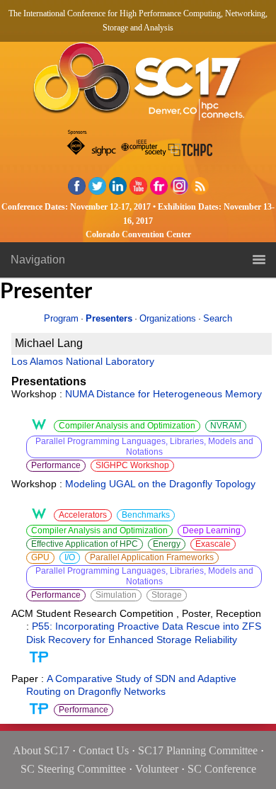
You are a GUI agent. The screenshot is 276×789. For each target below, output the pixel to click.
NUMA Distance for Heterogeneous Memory (163, 393)
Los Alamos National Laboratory (82, 361)
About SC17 (41, 750)
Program (61, 318)
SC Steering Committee (73, 769)
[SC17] (138, 85)
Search (217, 318)
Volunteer (156, 769)
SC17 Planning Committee (198, 750)
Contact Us (104, 750)
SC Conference (222, 769)
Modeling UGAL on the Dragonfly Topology (160, 483)
